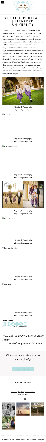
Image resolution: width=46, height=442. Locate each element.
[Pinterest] (21, 324)
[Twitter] (13, 324)
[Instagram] (4, 324)
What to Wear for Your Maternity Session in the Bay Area (37, 405)
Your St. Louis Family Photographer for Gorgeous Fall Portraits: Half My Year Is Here (11, 405)
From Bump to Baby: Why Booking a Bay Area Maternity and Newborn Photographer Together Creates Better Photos (25, 405)
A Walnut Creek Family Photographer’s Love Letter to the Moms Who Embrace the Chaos (12, 419)
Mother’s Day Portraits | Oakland (25, 343)
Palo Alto (19, 30)
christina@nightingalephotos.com (23, 392)
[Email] (25, 324)
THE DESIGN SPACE (37, 440)
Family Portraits (19, 327)
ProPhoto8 (20, 440)
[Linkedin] (17, 324)
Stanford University (9, 56)
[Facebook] (9, 324)
